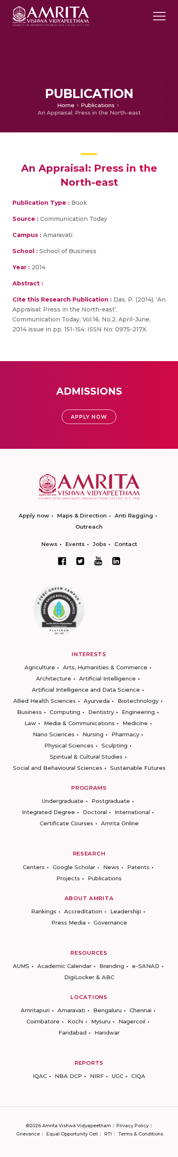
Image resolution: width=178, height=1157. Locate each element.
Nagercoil (131, 1021)
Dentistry (101, 712)
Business (29, 712)
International (132, 812)
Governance (110, 922)
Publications (98, 105)
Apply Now (89, 417)
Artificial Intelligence (107, 678)
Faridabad (72, 1032)
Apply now (34, 515)
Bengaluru (107, 1010)
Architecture (53, 678)
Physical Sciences (69, 745)
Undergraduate (63, 801)
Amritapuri (35, 1010)
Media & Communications (79, 723)
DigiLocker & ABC (89, 977)
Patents (138, 867)
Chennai (141, 1010)
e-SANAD (145, 966)
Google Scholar (74, 867)
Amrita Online (120, 823)
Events (75, 544)
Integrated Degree (48, 812)
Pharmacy (125, 734)
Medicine (135, 723)
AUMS (21, 966)
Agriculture (39, 667)
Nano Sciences (54, 734)
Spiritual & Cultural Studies (86, 756)
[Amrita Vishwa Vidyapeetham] (50, 15)
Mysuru (101, 1021)
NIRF (97, 1076)
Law (30, 723)
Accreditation (83, 911)
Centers (34, 867)
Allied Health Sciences (44, 700)
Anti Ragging (134, 515)
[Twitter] (80, 561)
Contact (125, 544)
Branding (111, 966)
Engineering (138, 712)
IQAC (40, 1076)
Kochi (75, 1021)
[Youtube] (98, 560)
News (49, 544)
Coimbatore (43, 1021)
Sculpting (114, 745)
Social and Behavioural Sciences (57, 767)
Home (66, 105)
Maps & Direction (82, 515)
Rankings (43, 911)
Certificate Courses (66, 823)
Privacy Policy (132, 1125)
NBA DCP (68, 1076)
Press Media (68, 922)
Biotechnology (138, 700)
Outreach (89, 526)
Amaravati (71, 1010)
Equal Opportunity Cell (72, 1134)
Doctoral (95, 812)
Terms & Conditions (140, 1134)
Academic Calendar (64, 966)
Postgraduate (110, 801)
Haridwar (107, 1032)
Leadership (125, 911)
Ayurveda (97, 700)
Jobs (99, 544)
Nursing (92, 734)
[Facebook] (62, 561)
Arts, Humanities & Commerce (105, 667)
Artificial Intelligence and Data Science (86, 689)
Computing (65, 712)
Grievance (28, 1134)
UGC (117, 1076)
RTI (108, 1134)
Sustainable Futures (138, 767)
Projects (68, 878)
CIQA (138, 1076)
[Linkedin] (116, 561)
